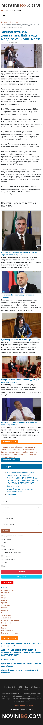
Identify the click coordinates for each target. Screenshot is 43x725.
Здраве (4, 625)
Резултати (21, 576)
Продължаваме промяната (13, 536)
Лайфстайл (5, 605)
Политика (14, 22)
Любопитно (6, 618)
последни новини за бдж (18, 452)
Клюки (6, 507)
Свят (5, 502)
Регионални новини (9, 633)
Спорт (6, 513)
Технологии (8, 518)
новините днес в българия (13, 447)
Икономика (6, 623)
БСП (4, 542)
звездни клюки (8, 457)
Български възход (9, 559)
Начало (4, 22)
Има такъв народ (9, 549)
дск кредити (30, 447)
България (7, 466)
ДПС (4, 546)
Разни (3, 628)
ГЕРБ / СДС (7, 539)
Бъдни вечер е (13, 486)
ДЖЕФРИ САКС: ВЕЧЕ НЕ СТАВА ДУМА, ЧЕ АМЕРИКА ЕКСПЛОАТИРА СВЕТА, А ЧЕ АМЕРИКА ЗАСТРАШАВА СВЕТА (22, 480)
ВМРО (5, 563)
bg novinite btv (30, 454)
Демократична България (12, 553)
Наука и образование (10, 620)
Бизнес (4, 608)
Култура (4, 610)
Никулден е (11, 494)
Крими (4, 603)
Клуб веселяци (7, 630)
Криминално (8, 524)
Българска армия (9, 449)
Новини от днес (7, 590)
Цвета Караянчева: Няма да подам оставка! (20, 340)
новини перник (16, 454)
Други (5, 566)
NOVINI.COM (20, 5)
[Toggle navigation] (4, 16)
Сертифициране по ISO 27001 (21, 705)
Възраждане (7, 556)
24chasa (20, 449)
